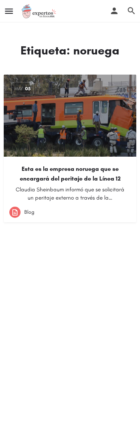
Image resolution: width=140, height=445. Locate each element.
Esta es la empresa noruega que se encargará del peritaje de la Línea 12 (70, 173)
